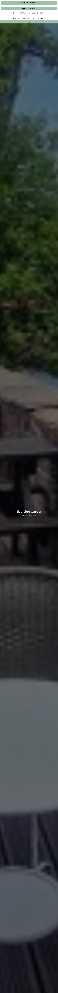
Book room (29, 8)
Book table (29, 3)
